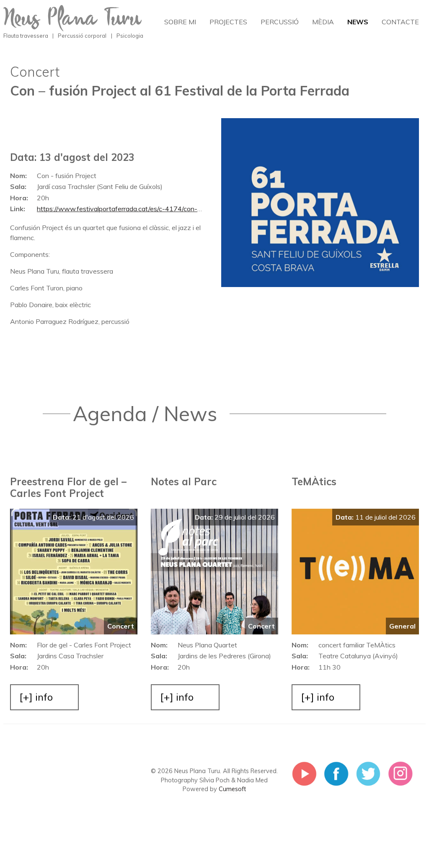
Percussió (280, 22)
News (357, 22)
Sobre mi (180, 22)
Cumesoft (232, 789)
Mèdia (323, 22)
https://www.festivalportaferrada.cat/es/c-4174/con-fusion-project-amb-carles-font (103, 212)
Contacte (400, 22)
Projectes (228, 22)
